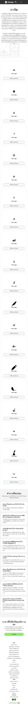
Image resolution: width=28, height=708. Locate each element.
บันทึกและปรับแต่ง (14, 78)
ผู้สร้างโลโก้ (14, 644)
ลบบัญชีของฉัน (14, 689)
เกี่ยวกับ (14, 693)
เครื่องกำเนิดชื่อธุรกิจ (14, 648)
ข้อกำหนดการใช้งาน (14, 691)
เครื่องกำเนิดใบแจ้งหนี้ (14, 673)
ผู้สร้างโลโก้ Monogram (14, 656)
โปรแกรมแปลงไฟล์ (14, 664)
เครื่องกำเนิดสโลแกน (14, 654)
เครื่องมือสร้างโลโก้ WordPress (14, 658)
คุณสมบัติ (14, 683)
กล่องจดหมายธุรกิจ (14, 677)
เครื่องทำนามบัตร (14, 670)
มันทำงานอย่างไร (14, 681)
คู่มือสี (14, 660)
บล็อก (14, 687)
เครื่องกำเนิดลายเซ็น (14, 666)
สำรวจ (14, 662)
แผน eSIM (14, 668)
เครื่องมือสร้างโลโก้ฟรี (14, 646)
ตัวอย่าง (14, 685)
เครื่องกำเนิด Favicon (14, 650)
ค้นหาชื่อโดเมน (14, 675)
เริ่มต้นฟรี (14, 634)
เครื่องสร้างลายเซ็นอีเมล (14, 672)
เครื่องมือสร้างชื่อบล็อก (14, 652)
